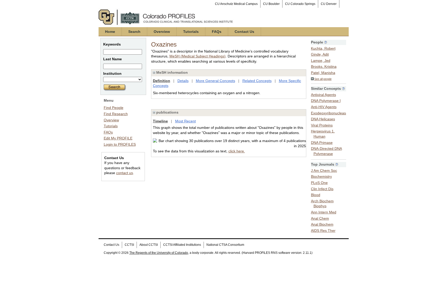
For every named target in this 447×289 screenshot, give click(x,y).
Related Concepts (257, 81)
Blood (315, 195)
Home (110, 31)
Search (134, 31)
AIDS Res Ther (323, 230)
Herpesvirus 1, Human (323, 133)
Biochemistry (321, 176)
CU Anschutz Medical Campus (236, 4)
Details (183, 81)
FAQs (216, 31)
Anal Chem (320, 218)
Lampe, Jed (320, 60)
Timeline (160, 121)
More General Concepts (215, 81)
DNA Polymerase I (326, 101)
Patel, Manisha (323, 73)
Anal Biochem (322, 224)
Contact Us (244, 31)
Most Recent (185, 121)
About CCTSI (148, 245)
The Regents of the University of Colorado (158, 253)
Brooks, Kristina (324, 66)
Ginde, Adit (320, 54)
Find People (113, 108)
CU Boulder (271, 4)
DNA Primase (322, 142)
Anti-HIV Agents (324, 107)
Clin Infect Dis (322, 189)
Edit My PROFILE (118, 138)
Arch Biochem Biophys (322, 203)
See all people (323, 78)
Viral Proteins (322, 125)
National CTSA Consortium (225, 245)
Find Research (116, 114)
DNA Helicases (323, 119)
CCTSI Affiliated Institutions (182, 245)
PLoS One (319, 183)
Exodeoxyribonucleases (330, 113)
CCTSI (129, 245)
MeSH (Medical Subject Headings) (197, 56)
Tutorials (191, 31)
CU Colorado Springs (300, 4)
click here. (236, 151)
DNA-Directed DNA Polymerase (326, 151)
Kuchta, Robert (323, 48)
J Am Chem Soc (324, 170)
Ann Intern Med (323, 212)
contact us (124, 173)
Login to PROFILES (120, 144)
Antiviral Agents (323, 95)
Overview (162, 31)
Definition (161, 81)
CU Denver (329, 4)
